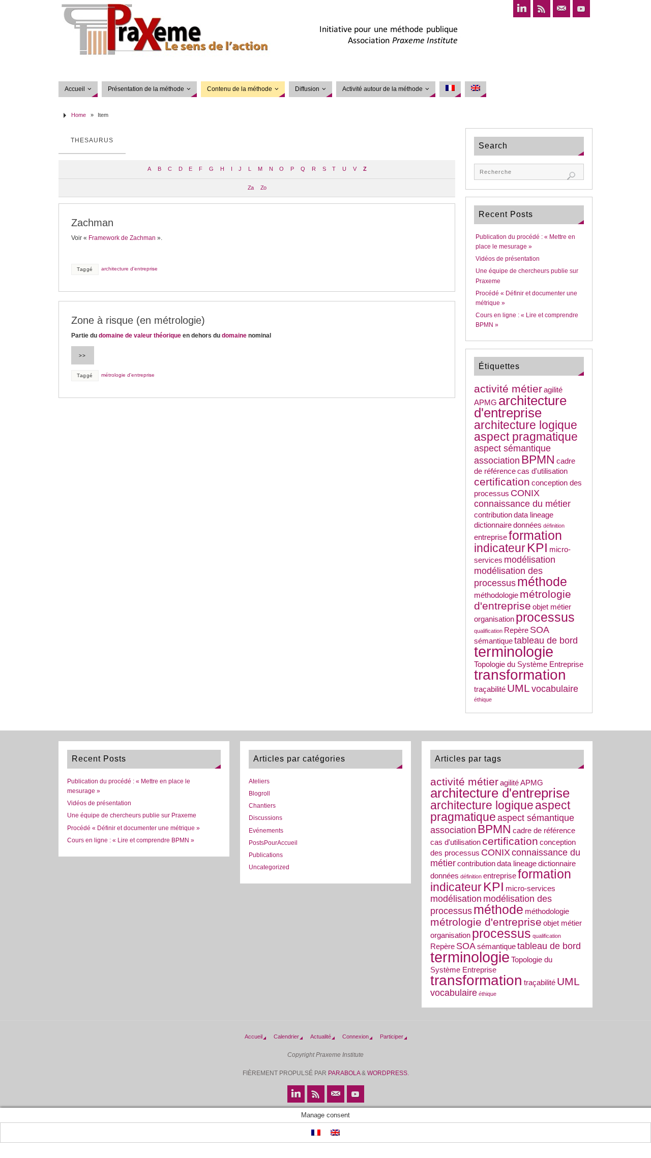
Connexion (355, 1036)
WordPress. (388, 1073)
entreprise (490, 537)
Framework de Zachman (122, 237)
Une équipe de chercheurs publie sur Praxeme (131, 815)
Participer (391, 1036)
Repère (516, 630)
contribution (493, 515)
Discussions (265, 817)
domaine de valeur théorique (140, 335)
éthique (483, 699)
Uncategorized (269, 867)
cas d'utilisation (542, 471)
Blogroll (259, 793)
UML (518, 688)
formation (535, 535)
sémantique (493, 641)
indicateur (499, 548)
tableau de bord (546, 640)
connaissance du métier (522, 504)
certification (502, 481)
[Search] (571, 176)
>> (82, 355)
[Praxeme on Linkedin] (521, 8)
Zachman (92, 222)
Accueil (253, 1036)
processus (545, 617)
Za (250, 188)
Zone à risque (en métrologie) (138, 320)
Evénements (266, 830)
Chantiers (262, 805)
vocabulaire (554, 689)
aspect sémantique (512, 448)
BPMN (538, 459)
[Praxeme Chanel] (581, 8)
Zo (263, 188)
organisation (494, 619)
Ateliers (259, 781)
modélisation (529, 560)
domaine (234, 335)
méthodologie (496, 595)
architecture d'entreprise (129, 268)
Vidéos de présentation (508, 258)
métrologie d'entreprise (128, 375)
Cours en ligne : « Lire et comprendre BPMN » (130, 840)
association (497, 460)
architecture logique (525, 425)
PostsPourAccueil (273, 842)
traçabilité (490, 689)
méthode (542, 582)
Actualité (320, 1036)
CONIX (525, 493)
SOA (539, 630)
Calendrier (286, 1036)
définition (554, 526)
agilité (553, 390)
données (527, 525)
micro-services (530, 889)
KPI (537, 548)
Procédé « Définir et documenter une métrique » (133, 828)
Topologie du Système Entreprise (528, 664)
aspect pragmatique (526, 436)
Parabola (344, 1073)
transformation (520, 675)
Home (78, 115)
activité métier (508, 388)
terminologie (513, 651)
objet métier (551, 607)
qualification (488, 631)
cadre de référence (544, 831)
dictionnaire (493, 525)
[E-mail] (561, 8)
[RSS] (541, 8)
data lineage (533, 515)
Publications (266, 855)
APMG (485, 403)
